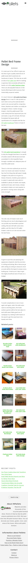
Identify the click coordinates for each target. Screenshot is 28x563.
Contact (14, 552)
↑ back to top (14, 497)
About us (14, 555)
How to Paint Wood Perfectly (9, 481)
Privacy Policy (14, 557)
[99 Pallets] (9, 4)
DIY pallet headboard (7, 123)
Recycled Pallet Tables (14, 538)
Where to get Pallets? (14, 535)
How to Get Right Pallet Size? (14, 542)
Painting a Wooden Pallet (14, 540)
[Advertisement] (14, 22)
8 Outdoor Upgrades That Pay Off (11, 487)
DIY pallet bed (12, 80)
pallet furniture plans (18, 85)
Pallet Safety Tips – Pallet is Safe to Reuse (14, 545)
